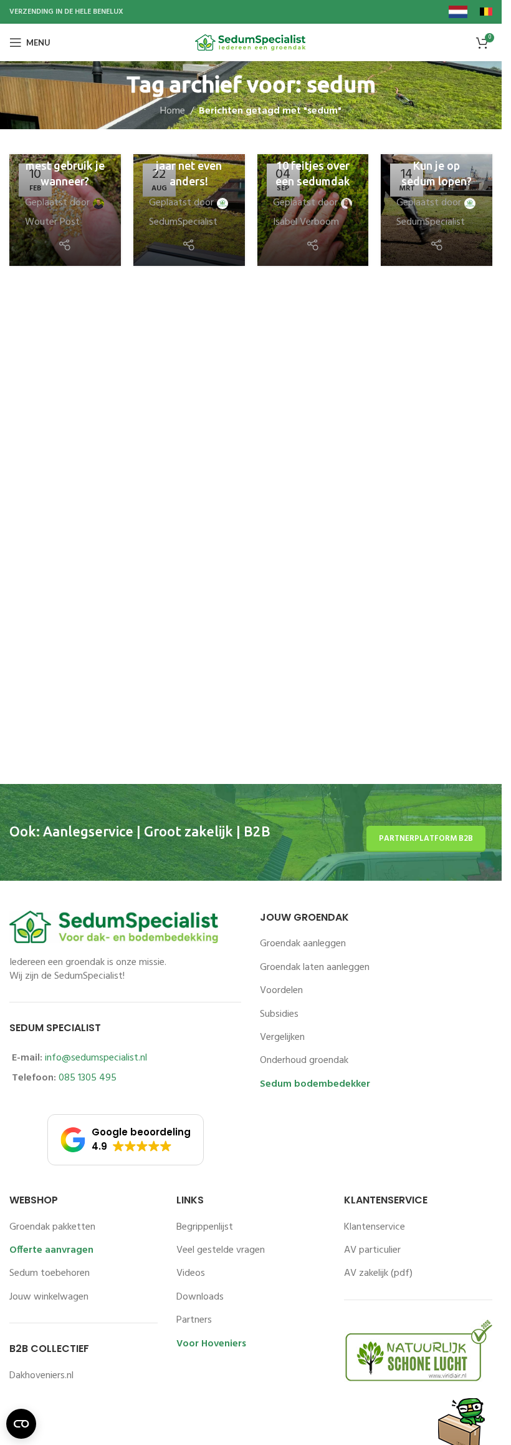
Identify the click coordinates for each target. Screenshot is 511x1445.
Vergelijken (282, 1037)
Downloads (200, 1297)
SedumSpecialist (183, 222)
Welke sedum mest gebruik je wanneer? (65, 165)
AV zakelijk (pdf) (378, 1273)
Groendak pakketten (52, 1227)
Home (172, 111)
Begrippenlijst (204, 1227)
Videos (190, 1273)
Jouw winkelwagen (48, 1297)
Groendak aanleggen (303, 944)
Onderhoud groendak (304, 1060)
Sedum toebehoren (49, 1273)
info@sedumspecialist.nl (96, 1058)
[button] (125, 1139)
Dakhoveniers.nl (41, 1376)
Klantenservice (374, 1227)
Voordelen (281, 990)
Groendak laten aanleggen (315, 967)
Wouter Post (52, 222)
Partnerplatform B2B (426, 838)
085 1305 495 (88, 1078)
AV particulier (372, 1250)
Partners (194, 1320)
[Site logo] (251, 42)
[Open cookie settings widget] (21, 1424)
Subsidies (279, 1014)
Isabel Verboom (306, 222)
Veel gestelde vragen (220, 1250)
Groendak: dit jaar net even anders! (189, 165)
